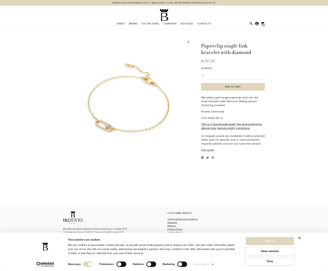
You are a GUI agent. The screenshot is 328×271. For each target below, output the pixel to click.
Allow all (270, 241)
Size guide (207, 150)
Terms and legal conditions (182, 219)
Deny (270, 261)
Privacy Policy (174, 229)
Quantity (206, 68)
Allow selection (270, 251)
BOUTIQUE (187, 23)
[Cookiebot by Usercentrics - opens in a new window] (45, 264)
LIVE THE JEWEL (150, 23)
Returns (171, 225)
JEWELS (120, 23)
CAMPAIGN (169, 23)
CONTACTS (204, 23)
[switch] (121, 264)
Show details (201, 264)
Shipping (172, 222)
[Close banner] (299, 238)
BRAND (133, 23)
